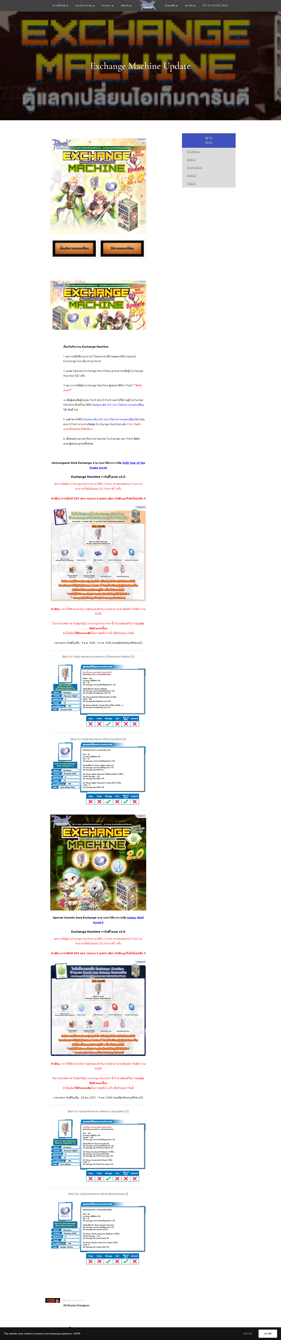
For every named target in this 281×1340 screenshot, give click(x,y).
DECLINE (247, 1334)
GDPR (76, 1333)
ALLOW (267, 1334)
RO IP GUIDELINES (215, 5)
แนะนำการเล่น (83, 5)
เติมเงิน (125, 5)
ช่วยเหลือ (170, 5)
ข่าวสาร (106, 5)
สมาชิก (189, 5)
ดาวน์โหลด (59, 5)
